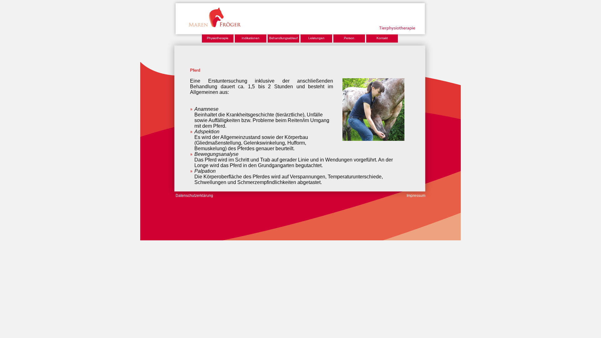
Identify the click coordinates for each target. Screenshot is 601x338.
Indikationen (250, 38)
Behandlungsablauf (283, 38)
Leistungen (316, 38)
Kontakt (382, 38)
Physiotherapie (218, 38)
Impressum (416, 195)
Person (349, 38)
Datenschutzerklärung (194, 195)
